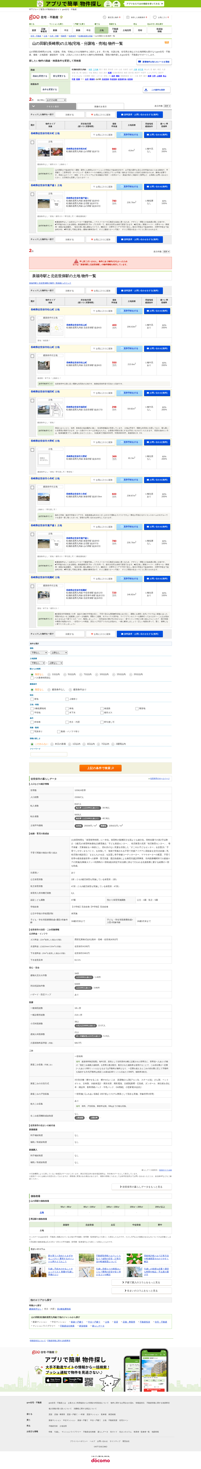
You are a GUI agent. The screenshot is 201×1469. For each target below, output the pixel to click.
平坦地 (37, 712)
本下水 (72, 712)
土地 (107, 1322)
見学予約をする (131, 134)
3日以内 (91, 744)
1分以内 (56, 674)
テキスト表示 (52, 106)
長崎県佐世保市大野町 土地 (45, 441)
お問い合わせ (102, 1441)
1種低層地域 (40, 708)
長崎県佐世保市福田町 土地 (45, 391)
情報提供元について (38, 1341)
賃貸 (116, 1322)
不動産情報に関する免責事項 (58, 1341)
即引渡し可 (109, 722)
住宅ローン (123, 1420)
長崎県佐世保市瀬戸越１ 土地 (46, 185)
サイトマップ (115, 1441)
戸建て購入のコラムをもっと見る (142, 1282)
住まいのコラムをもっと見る (142, 1290)
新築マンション (55, 1420)
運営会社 (125, 1441)
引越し (57, 1432)
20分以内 (138, 674)
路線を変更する (40, 76)
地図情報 (155, 1432)
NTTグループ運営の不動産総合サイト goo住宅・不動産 (53, 9)
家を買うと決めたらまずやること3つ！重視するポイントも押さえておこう (61, 1258)
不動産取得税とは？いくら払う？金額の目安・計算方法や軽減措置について (108, 1258)
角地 (71, 708)
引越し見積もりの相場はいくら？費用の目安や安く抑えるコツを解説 (108, 1272)
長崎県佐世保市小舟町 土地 (45, 478)
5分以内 (72, 674)
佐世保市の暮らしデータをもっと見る (142, 1187)
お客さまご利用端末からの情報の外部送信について (88, 1403)
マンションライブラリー (71, 1432)
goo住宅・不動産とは (57, 1403)
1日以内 (76, 744)
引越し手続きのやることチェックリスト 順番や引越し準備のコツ (60, 1272)
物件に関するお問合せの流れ (122, 1403)
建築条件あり (80, 689)
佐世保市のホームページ (160, 778)
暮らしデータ (98, 1326)
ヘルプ (92, 1441)
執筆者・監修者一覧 (142, 1432)
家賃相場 (83, 1326)
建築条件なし (58, 689)
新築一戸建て (77, 1322)
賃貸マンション (93, 1414)
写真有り (38, 731)
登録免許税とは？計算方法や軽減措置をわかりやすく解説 (156, 1258)
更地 (36, 699)
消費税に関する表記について (85, 1409)
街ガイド (113, 1432)
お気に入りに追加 (102, 114)
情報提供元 (140, 1403)
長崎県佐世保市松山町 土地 (45, 309)
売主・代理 (74, 722)
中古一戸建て (94, 1322)
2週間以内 (121, 744)
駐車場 (103, 1414)
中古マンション (69, 1420)
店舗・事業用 (129, 1322)
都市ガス (108, 712)
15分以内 (121, 674)
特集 (50, 1432)
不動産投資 (145, 1322)
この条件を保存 (158, 90)
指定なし (39, 674)
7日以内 (105, 744)
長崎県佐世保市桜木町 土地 (45, 133)
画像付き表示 (100, 106)
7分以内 (88, 674)
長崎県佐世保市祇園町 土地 (45, 577)
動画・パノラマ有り (70, 731)
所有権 (37, 722)
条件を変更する (50, 89)
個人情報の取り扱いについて (60, 1409)
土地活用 (63, 1426)
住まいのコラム (125, 1432)
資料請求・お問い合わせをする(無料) (141, 114)
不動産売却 (53, 1426)
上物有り (73, 699)
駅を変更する (59, 76)
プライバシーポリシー (79, 1441)
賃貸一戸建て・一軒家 (76, 1414)
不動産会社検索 (67, 1326)
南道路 (107, 708)
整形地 (142, 708)
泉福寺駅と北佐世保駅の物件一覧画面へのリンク (50, 283)
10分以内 (104, 674)
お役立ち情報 (32, 1431)
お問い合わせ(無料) (159, 134)
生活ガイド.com (165, 1170)
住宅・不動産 (161, 1322)
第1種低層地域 (64, 1309)
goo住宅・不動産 (34, 1402)
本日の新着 (60, 744)
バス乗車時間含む (42, 678)
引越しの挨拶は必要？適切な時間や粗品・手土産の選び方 (156, 1272)
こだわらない (41, 744)
